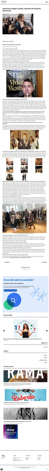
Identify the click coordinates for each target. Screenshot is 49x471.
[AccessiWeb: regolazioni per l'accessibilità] (1, 469)
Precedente (6, 262)
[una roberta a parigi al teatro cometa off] (25, 389)
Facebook (27, 457)
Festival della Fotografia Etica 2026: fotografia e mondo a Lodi (17, 421)
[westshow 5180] (24, 166)
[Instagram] (45, 347)
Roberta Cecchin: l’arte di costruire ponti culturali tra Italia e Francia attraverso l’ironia (22, 339)
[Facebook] (23, 269)
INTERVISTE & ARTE (43, 360)
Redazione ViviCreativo (16, 44)
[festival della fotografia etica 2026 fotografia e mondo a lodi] (25, 408)
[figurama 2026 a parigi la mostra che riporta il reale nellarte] (25, 370)
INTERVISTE (39, 458)
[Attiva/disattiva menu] (46, 2)
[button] (26, 287)
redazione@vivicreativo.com (18, 460)
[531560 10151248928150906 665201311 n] (38, 166)
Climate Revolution (16, 117)
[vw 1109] (9, 166)
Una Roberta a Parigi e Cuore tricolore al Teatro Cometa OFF (16, 402)
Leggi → (21, 385)
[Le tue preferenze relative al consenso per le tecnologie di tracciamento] (47, 469)
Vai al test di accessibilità (10, 290)
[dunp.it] (10, 425)
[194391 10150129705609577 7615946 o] (24, 174)
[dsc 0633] (9, 158)
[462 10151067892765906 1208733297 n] (9, 174)
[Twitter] (47, 347)
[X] (25, 269)
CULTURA (45, 355)
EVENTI (45, 357)
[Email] (28, 269)
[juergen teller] (24, 158)
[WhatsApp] (26, 269)
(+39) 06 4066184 (17, 459)
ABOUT (45, 362)
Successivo (44, 262)
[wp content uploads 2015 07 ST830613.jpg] (24, 70)
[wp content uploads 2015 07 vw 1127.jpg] (24, 204)
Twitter (27, 459)
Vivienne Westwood (6, 56)
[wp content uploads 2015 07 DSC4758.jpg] (24, 130)
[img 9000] (38, 158)
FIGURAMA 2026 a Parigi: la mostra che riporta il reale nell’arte (17, 384)
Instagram (27, 458)
